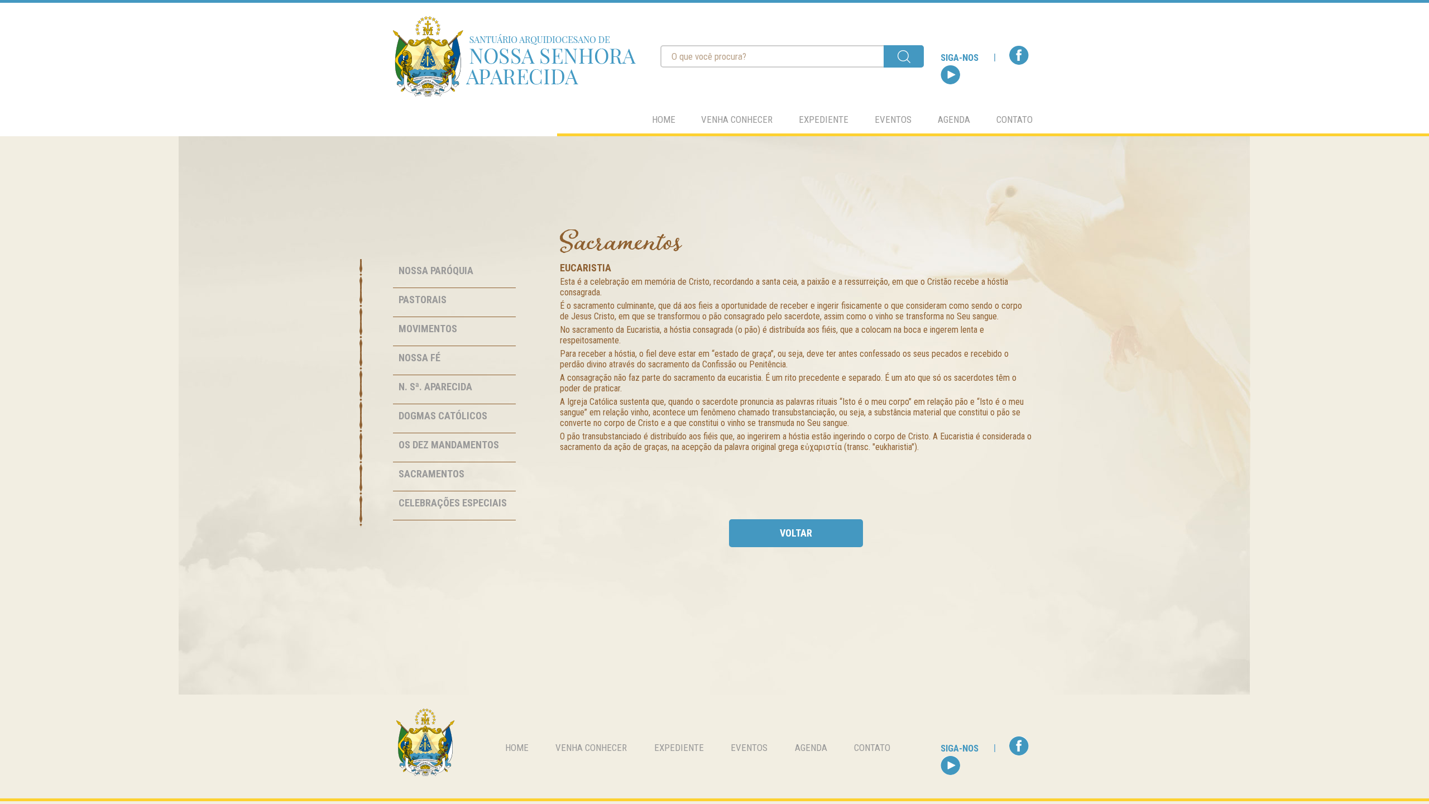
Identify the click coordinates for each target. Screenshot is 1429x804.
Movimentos (428, 328)
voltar (796, 533)
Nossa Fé (419, 357)
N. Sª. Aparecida (435, 387)
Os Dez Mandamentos (449, 445)
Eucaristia (585, 268)
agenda (954, 119)
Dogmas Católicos (443, 416)
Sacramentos (431, 474)
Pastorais (423, 299)
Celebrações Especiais (453, 503)
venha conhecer (737, 119)
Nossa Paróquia (436, 270)
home (663, 119)
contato (1014, 119)
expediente (823, 119)
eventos (893, 119)
